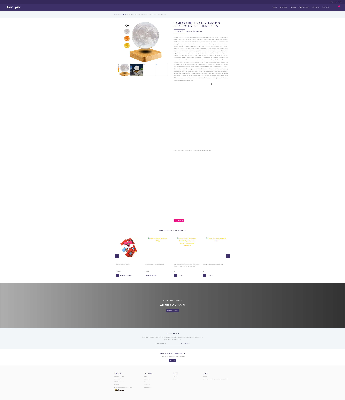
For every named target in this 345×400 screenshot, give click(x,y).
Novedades (325, 7)
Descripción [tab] (179, 31)
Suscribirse (185, 343)
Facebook (325, 2)
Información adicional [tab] (194, 31)
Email (327, 2)
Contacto (338, 2)
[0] (337, 7)
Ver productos (172, 310)
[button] (117, 256)
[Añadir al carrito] (146, 275)
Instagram (322, 2)
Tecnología (283, 7)
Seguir (172, 360)
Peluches (146, 381)
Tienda (205, 376)
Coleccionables (304, 7)
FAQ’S (332, 2)
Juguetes (293, 7)
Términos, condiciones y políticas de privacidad (215, 379)
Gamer (275, 7)
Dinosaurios (147, 384)
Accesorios (316, 7)
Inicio (116, 14)
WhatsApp (320, 2)
